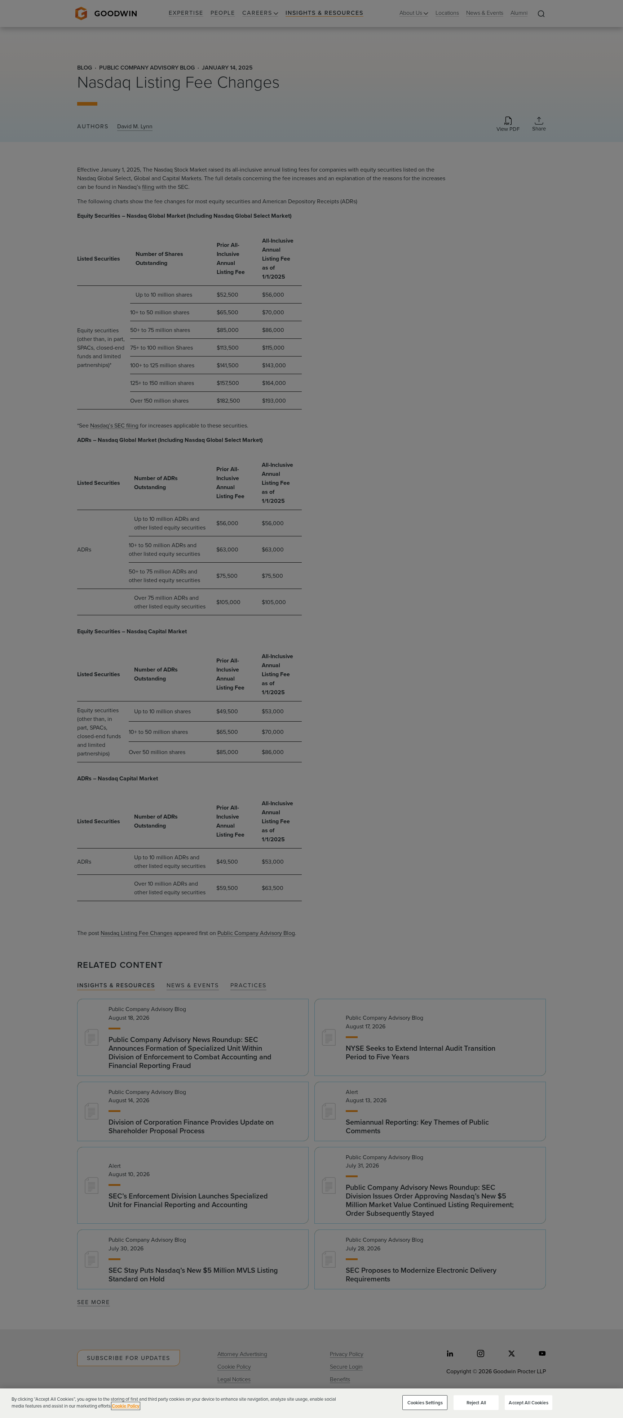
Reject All (476, 1402)
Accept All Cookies (528, 1402)
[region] (311, 1403)
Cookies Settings (425, 1402)
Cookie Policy (126, 1406)
